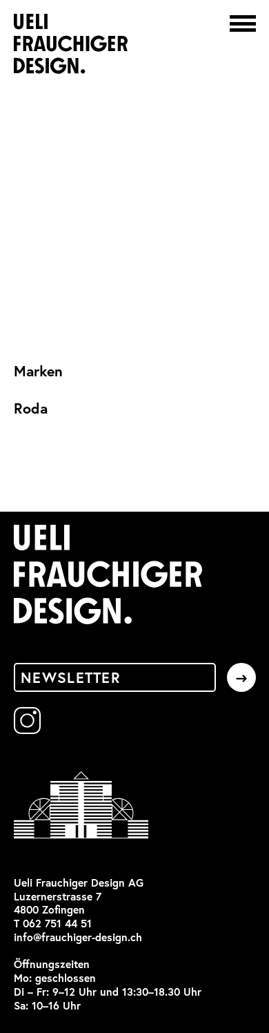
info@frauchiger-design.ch (78, 937)
